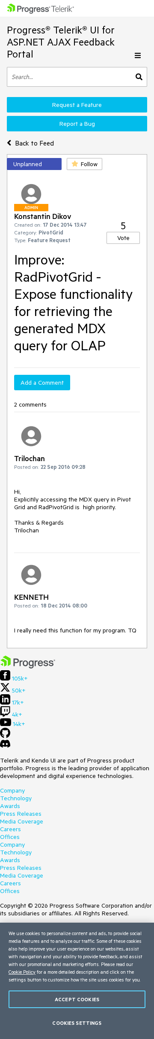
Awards (10, 806)
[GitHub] (5, 736)
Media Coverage (21, 821)
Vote (123, 238)
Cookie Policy (22, 972)
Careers (10, 829)
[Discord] (5, 746)
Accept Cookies (77, 999)
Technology (16, 798)
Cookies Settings (76, 1023)
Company (12, 790)
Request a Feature (77, 105)
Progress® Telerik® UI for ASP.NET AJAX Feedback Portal (61, 42)
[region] (77, 981)
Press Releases (20, 813)
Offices (10, 837)
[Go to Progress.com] (28, 666)
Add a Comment (42, 382)
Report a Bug (77, 124)
